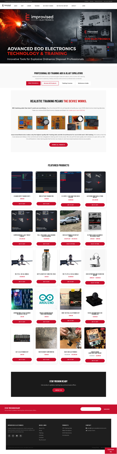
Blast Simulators (66, 430)
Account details (108, 1)
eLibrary (41, 435)
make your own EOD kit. (77, 110)
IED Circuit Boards (48, 5)
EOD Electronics (67, 433)
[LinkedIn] (20, 435)
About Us (41, 428)
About (15, 5)
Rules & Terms (98, 1)
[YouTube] (16, 435)
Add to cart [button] (22, 203)
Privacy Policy (95, 447)
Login (83, 5)
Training (37, 5)
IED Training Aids (67, 428)
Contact (74, 5)
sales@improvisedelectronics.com (96, 428)
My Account (42, 440)
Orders (86, 1)
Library (92, 1)
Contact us (111, 450)
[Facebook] (9, 435)
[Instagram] (13, 435)
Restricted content (62, 5)
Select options (71, 243)
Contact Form (91, 430)
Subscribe (107, 409)
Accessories (65, 435)
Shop (22, 5)
